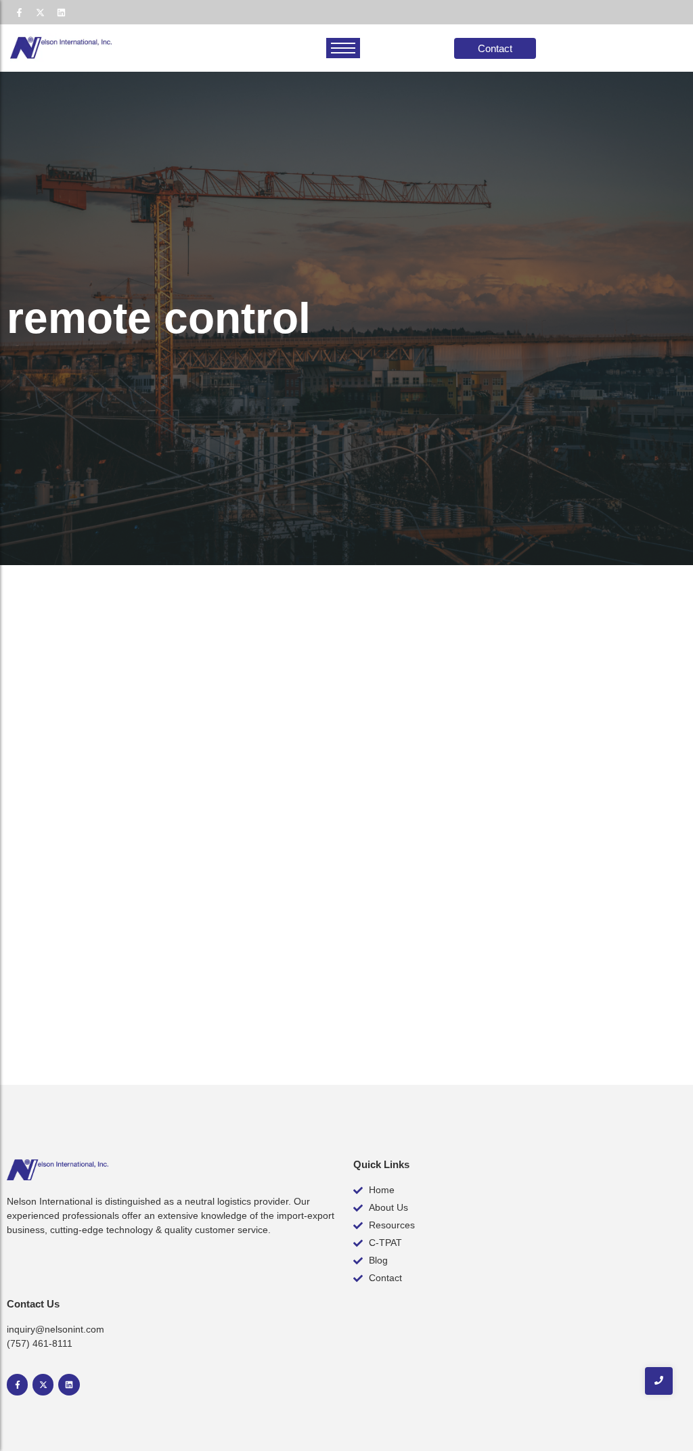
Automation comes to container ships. (173, 968)
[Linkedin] (61, 12)
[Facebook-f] (19, 12)
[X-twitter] (40, 12)
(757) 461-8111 (39, 1343)
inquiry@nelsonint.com (55, 1329)
